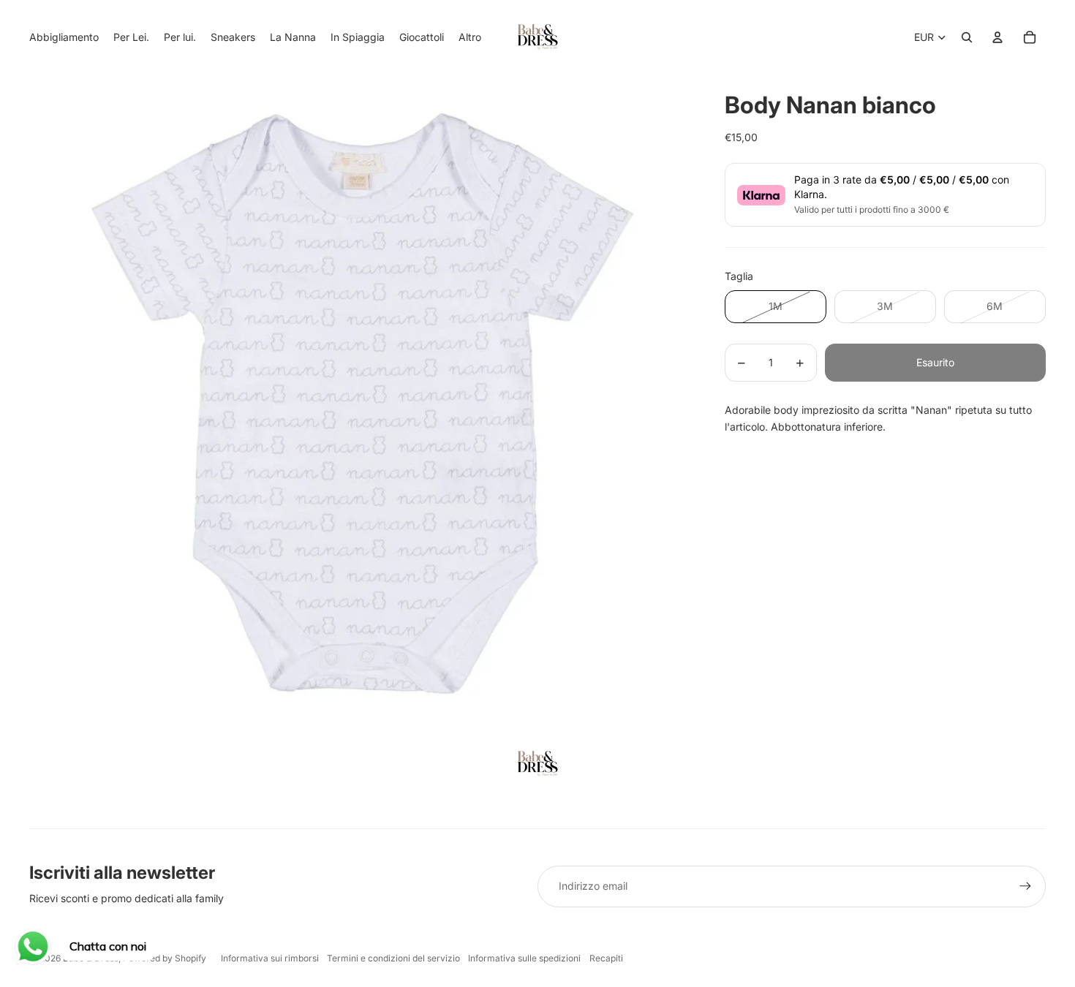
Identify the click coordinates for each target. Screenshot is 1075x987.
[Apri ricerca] (967, 37)
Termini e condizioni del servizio (393, 958)
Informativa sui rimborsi (270, 958)
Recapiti (606, 958)
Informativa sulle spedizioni (524, 958)
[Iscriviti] (1025, 886)
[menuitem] (470, 37)
